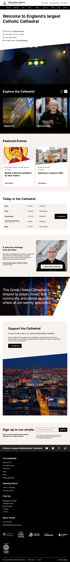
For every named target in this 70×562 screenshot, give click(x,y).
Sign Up (62, 430)
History (37, 7)
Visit (23, 7)
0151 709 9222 (7, 522)
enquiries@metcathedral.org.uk (12, 525)
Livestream (61, 216)
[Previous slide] (61, 91)
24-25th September (22, 40)
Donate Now (16, 346)
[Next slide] (65, 91)
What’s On (16, 7)
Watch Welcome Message (52, 266)
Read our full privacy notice (46, 437)
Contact (65, 7)
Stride (65, 559)
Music (53, 7)
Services (8, 7)
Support (45, 7)
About (29, 7)
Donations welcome (18, 31)
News (58, 7)
